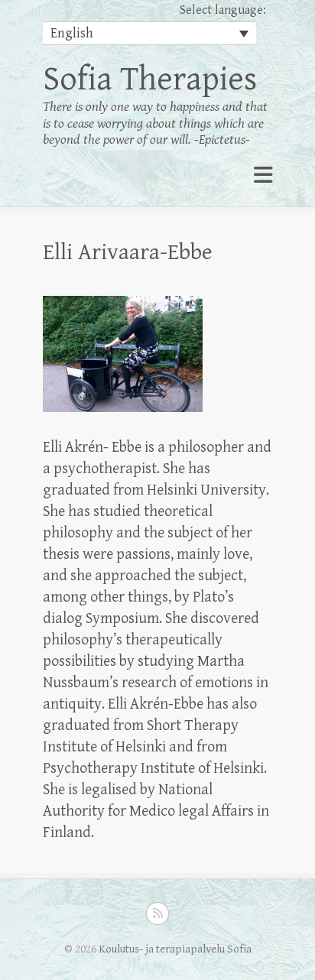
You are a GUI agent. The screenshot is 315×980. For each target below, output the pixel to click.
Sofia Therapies (150, 79)
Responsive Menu (263, 175)
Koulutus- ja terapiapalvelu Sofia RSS (157, 913)
